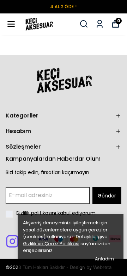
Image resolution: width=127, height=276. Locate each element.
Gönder (107, 195)
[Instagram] (12, 241)
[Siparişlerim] (99, 23)
